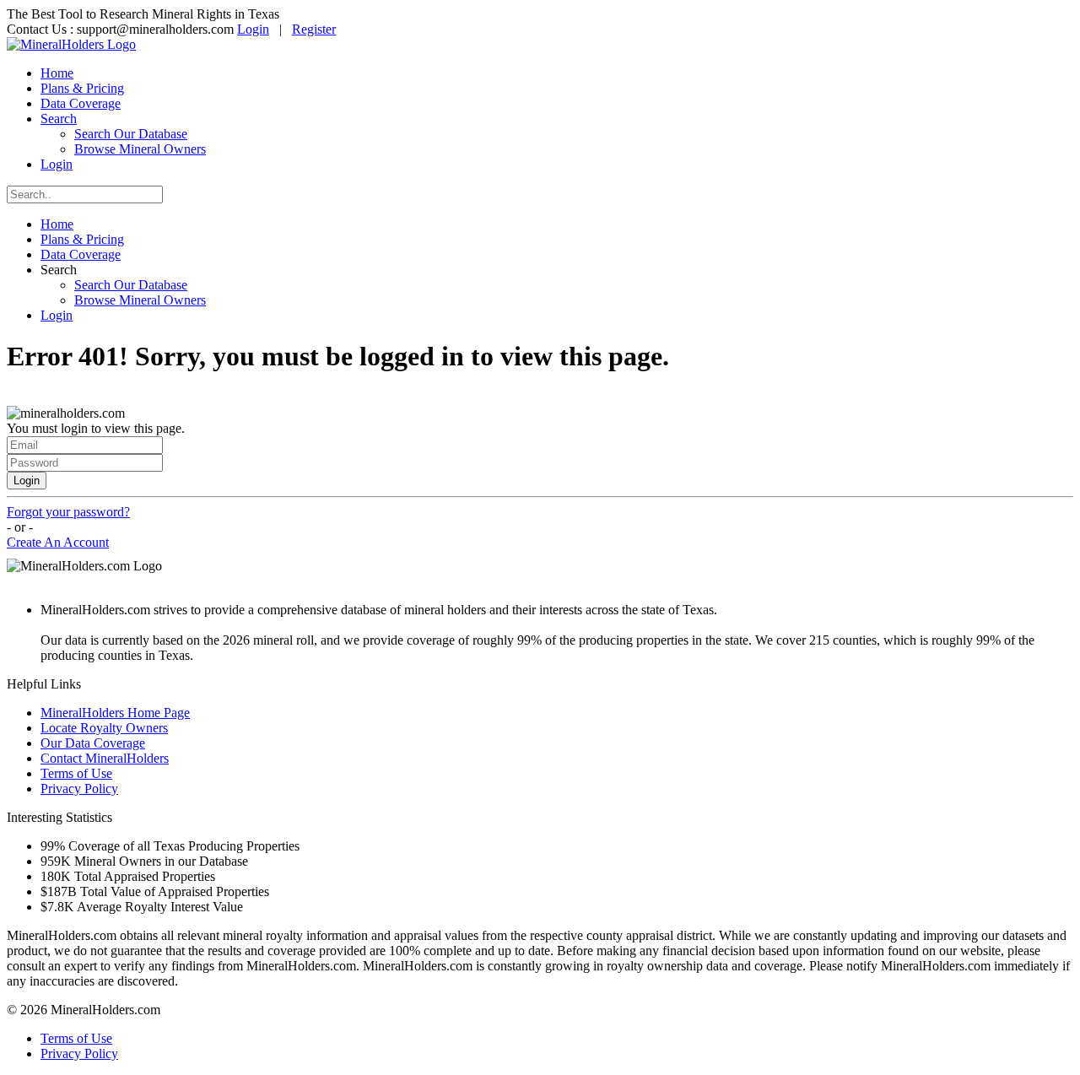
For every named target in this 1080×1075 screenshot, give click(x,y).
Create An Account (58, 542)
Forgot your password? (68, 512)
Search (58, 118)
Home (56, 73)
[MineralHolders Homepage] (71, 44)
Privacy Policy (79, 788)
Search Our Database (130, 134)
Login (253, 29)
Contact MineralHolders (104, 758)
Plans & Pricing (82, 88)
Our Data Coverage (92, 743)
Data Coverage (80, 103)
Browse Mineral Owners (140, 149)
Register (314, 29)
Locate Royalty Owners (104, 728)
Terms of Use (76, 773)
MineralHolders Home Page (115, 712)
